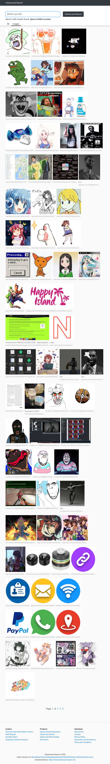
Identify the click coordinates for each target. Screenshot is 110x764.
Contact (77, 734)
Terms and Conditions (82, 742)
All (8, 24)
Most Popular (11, 734)
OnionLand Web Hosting (49, 737)
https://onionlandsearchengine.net (62, 760)
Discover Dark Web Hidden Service (19, 732)
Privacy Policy (79, 737)
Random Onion (11, 737)
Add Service (79, 732)
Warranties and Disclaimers (85, 740)
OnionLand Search (14, 3)
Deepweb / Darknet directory (17, 740)
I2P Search (44, 740)
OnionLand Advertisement (50, 732)
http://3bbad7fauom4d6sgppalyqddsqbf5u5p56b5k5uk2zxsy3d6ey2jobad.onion (62, 757)
